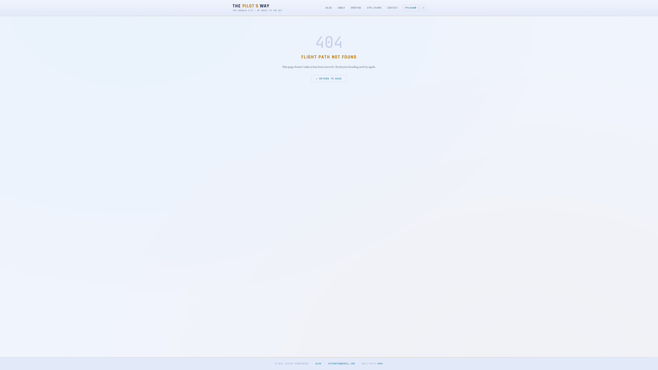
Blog (329, 7)
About (341, 7)
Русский (410, 7)
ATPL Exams (374, 7)
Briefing (356, 7)
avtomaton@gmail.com (341, 363)
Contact (392, 7)
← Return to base (329, 78)
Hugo (380, 363)
